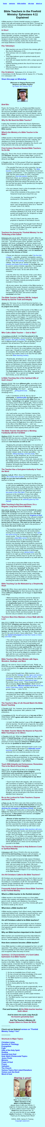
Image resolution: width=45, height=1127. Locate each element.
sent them (8, 636)
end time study (29, 454)
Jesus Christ (7, 1058)
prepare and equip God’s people (17, 264)
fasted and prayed (15, 635)
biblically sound (34, 748)
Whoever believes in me (27, 685)
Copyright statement (22, 1121)
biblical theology (18, 454)
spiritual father (29, 552)
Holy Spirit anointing (17, 261)
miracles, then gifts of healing (15, 340)
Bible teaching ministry (20, 355)
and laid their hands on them (32, 635)
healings (20, 675)
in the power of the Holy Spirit (23, 491)
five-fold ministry (21, 176)
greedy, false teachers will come (31, 829)
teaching (9, 750)
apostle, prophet (31, 677)
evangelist (9, 678)
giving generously (21, 390)
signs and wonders (35, 675)
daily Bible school (21, 538)
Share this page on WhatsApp (14, 79)
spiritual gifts (22, 397)
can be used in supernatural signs (25, 680)
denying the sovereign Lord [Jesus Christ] (17, 808)
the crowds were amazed (15, 477)
